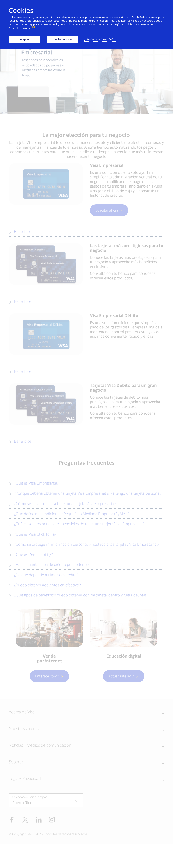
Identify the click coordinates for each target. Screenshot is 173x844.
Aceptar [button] (24, 39)
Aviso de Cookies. (19, 28)
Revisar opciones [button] (97, 39)
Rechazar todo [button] (63, 39)
